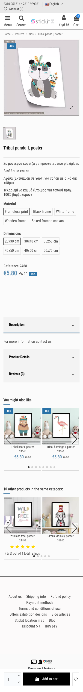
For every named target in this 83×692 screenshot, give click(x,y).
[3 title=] (22, 547)
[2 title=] (17, 547)
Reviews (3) (17, 374)
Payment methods (39, 602)
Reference (11, 266)
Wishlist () (16, 9)
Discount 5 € (31, 626)
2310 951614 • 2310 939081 (21, 4)
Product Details (19, 357)
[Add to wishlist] (75, 679)
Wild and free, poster (22, 536)
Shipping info (36, 596)
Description (16, 325)
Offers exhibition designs (28, 614)
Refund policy (60, 596)
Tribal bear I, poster (22, 447)
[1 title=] (12, 547)
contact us (43, 341)
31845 (60, 540)
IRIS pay (51, 626)
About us (15, 596)
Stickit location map (29, 620)
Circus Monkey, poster (60, 536)
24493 (22, 540)
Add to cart (50, 679)
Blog (52, 620)
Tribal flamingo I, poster (61, 447)
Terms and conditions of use (40, 608)
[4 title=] (28, 547)
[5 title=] (33, 547)
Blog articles (60, 614)
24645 (22, 451)
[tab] (41, 325)
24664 (60, 451)
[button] (29, 467)
